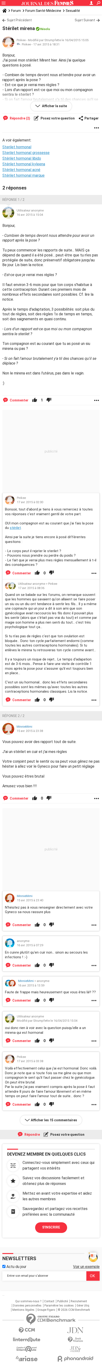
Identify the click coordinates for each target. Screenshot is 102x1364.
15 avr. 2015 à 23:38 (30, 731)
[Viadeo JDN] (75, 1349)
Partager (91, 118)
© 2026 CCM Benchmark (74, 1309)
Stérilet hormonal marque (23, 175)
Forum (16, 11)
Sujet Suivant (85, 20)
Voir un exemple (86, 1266)
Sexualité (73, 11)
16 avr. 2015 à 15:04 (30, 214)
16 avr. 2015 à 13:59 (31, 985)
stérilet (15, 528)
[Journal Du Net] (75, 1330)
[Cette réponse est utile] (35, 400)
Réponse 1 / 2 (13, 200)
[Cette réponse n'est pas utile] (49, 400)
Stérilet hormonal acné (21, 169)
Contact (49, 1301)
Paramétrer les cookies (59, 1305)
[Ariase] (26, 1358)
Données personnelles (27, 1305)
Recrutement (79, 1301)
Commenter (18, 400)
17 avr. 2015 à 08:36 (31, 588)
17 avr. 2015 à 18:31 (46, 44)
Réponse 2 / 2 (13, 716)
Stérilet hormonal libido (21, 158)
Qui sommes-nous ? (28, 1301)
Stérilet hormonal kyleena (23, 164)
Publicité (62, 1301)
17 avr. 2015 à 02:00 (30, 502)
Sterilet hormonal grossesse (26, 152)
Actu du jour (15, 1266)
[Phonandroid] (75, 1359)
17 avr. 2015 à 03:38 (30, 1061)
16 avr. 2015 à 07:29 (30, 945)
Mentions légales (23, 1309)
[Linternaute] (26, 1340)
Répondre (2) (19, 118)
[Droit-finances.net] (75, 1340)
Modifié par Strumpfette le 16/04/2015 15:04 (47, 1020)
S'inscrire (51, 1227)
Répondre (32, 1134)
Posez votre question (57, 118)
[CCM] (26, 1330)
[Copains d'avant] (26, 1349)
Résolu (45, 29)
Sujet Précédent (19, 20)
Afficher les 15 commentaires (54, 1120)
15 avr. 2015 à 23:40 (30, 900)
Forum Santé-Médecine (43, 11)
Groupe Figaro (46, 1309)
